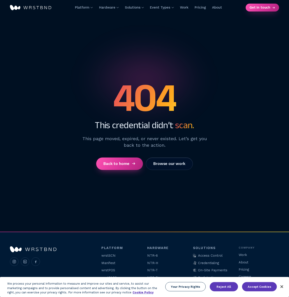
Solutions (132, 7)
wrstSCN (108, 256)
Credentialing (208, 263)
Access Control (210, 256)
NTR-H (152, 263)
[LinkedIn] (25, 261)
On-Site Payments (212, 270)
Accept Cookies (259, 286)
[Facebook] (35, 261)
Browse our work (169, 163)
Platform (82, 7)
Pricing (200, 7)
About (217, 7)
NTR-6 (152, 256)
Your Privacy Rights (185, 286)
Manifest (108, 263)
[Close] (282, 287)
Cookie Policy (143, 292)
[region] (144, 287)
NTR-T (152, 270)
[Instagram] (14, 261)
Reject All (224, 286)
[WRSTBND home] (30, 7)
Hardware (107, 7)
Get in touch (259, 7)
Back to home (117, 163)
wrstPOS (108, 270)
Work (184, 7)
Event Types (160, 7)
